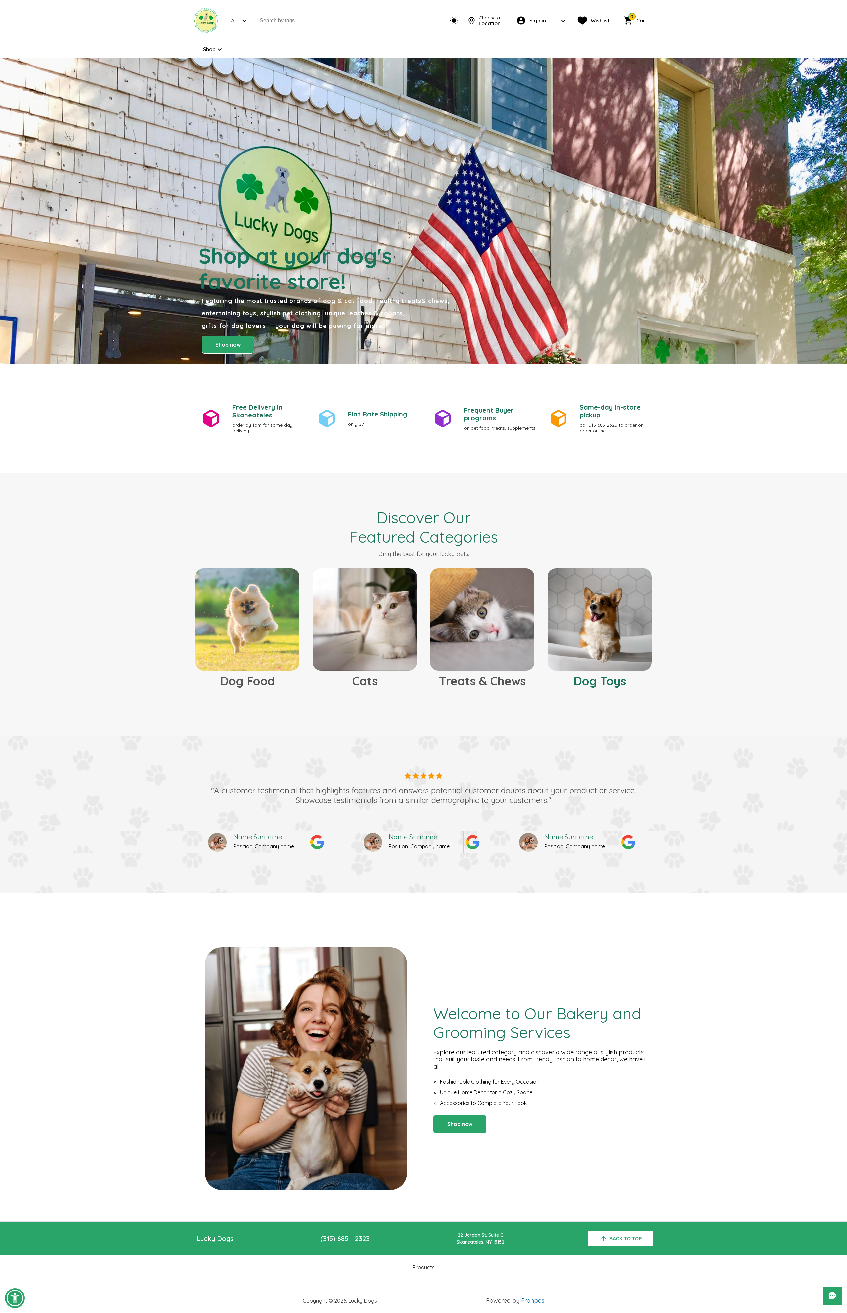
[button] (15, 1298)
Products (424, 1267)
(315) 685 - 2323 (345, 1238)
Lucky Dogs (215, 1238)
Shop (209, 49)
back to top (625, 1238)
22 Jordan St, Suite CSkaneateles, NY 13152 (480, 1238)
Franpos (532, 1300)
